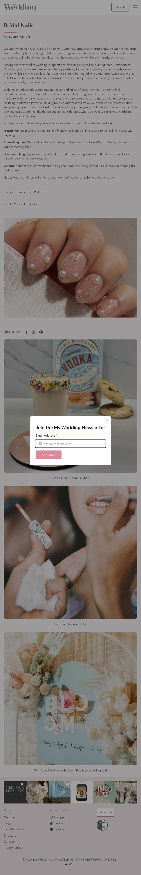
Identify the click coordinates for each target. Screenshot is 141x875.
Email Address (46, 435)
